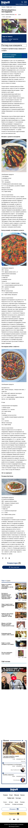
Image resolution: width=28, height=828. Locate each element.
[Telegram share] (9, 558)
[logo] (5, 2)
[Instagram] (18, 819)
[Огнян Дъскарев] (23, 780)
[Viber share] (6, 558)
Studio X (17, 826)
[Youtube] (14, 819)
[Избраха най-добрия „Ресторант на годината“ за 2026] (20, 615)
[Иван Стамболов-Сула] (23, 770)
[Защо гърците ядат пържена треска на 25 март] (20, 605)
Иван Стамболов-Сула (15, 769)
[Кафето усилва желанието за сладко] (20, 644)
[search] (22, 2)
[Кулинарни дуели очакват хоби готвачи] (20, 634)
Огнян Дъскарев (16, 780)
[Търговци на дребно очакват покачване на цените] (14, 748)
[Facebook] (10, 819)
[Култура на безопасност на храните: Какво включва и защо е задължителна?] (20, 596)
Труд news (23, 761)
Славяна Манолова (10, 14)
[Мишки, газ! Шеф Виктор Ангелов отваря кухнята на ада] (20, 624)
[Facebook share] (3, 558)
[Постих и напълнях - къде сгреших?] (20, 653)
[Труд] (14, 789)
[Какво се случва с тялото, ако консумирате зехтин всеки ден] (20, 586)
